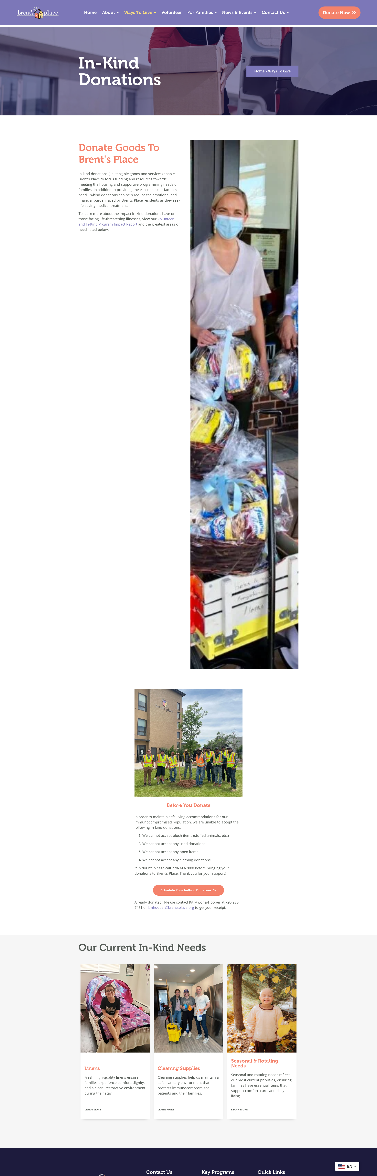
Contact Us (273, 12)
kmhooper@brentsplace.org (171, 907)
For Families (200, 12)
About (108, 12)
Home (90, 12)
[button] (110, 12)
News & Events (237, 12)
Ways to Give (138, 12)
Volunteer (171, 12)
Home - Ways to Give (272, 71)
